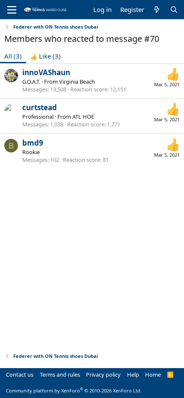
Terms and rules (60, 374)
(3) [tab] (13, 56)
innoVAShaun (46, 72)
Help (133, 374)
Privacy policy (103, 374)
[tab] (45, 56)
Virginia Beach (77, 81)
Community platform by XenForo (74, 390)
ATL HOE (83, 116)
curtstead (39, 107)
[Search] (174, 10)
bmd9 (32, 143)
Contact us (19, 374)
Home (153, 374)
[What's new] (156, 10)
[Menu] (12, 9)
